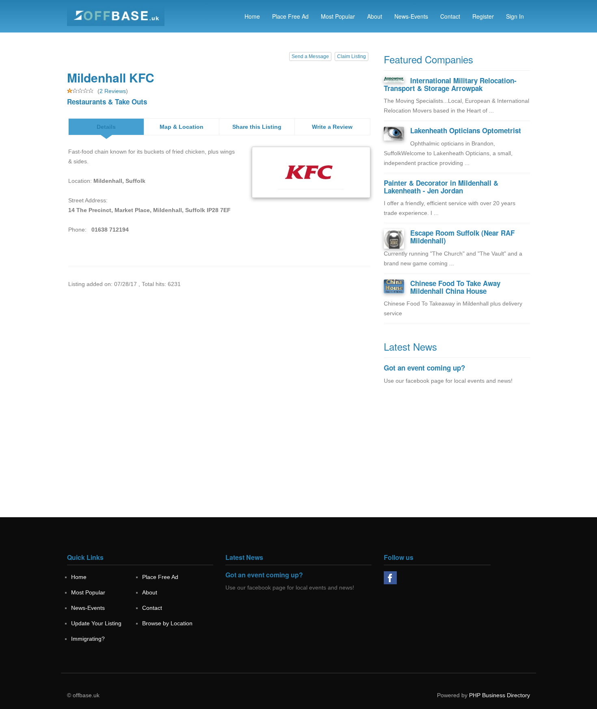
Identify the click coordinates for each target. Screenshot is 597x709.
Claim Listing (351, 56)
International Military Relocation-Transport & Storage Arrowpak (450, 84)
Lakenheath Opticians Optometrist (465, 130)
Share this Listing (256, 127)
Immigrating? (88, 638)
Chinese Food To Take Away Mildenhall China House (455, 287)
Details (106, 127)
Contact (450, 16)
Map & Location (181, 127)
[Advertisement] (457, 460)
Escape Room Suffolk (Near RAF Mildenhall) (462, 236)
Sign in (515, 16)
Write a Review (332, 127)
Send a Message (310, 56)
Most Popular (338, 16)
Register (483, 16)
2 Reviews (113, 91)
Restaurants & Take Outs (107, 101)
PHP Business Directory (499, 695)
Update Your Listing (96, 623)
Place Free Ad (290, 16)
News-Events (411, 16)
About (374, 16)
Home (252, 16)
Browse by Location (167, 623)
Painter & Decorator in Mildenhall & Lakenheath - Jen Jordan (441, 186)
